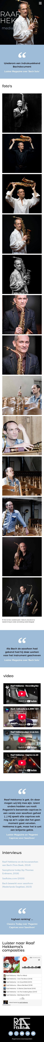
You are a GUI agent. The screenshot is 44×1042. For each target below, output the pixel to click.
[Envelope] (33, 1033)
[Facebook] (10, 1033)
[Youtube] (22, 1033)
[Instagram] (16, 1033)
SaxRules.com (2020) (13, 878)
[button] (40, 3)
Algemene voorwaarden (22, 1039)
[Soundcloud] (27, 1033)
